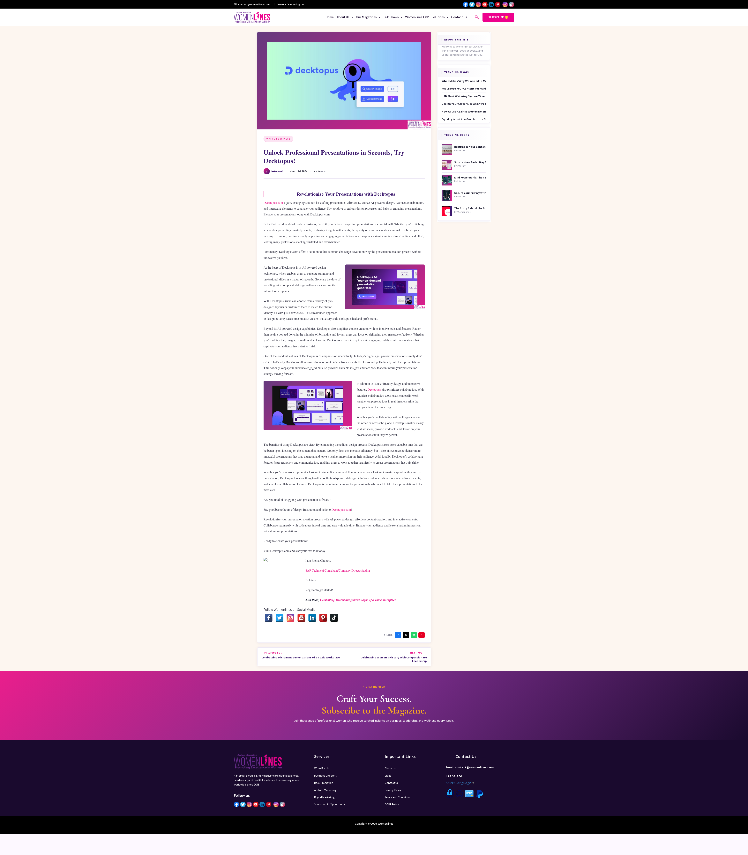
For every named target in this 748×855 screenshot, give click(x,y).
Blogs (388, 775)
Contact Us (459, 17)
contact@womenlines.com (474, 767)
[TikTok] (334, 618)
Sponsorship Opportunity (329, 804)
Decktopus (374, 389)
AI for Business (279, 138)
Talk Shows (391, 17)
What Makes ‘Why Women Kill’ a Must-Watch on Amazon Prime (464, 81)
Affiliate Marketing (325, 790)
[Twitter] (279, 618)
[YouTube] (301, 618)
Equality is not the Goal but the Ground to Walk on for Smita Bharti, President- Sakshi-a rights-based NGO (464, 119)
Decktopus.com (273, 202)
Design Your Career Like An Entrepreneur (464, 103)
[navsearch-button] (477, 17)
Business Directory (325, 775)
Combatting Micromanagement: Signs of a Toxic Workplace (358, 600)
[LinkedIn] (312, 618)
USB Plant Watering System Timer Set (464, 96)
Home (330, 17)
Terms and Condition (397, 797)
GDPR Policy (392, 804)
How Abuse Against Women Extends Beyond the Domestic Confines (464, 111)
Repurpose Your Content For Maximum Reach (464, 88)
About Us (342, 17)
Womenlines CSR (417, 17)
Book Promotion (323, 783)
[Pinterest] (323, 618)
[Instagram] (290, 618)
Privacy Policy (393, 790)
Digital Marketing (324, 797)
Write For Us (321, 768)
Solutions (438, 17)
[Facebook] (269, 618)
